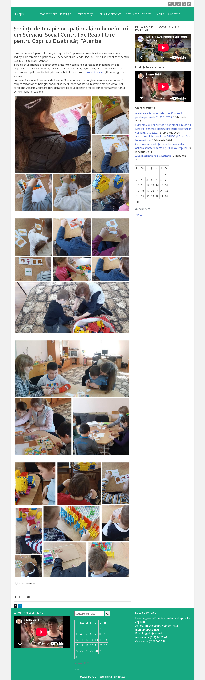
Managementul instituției (56, 14)
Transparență (85, 14)
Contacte (174, 14)
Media (160, 14)
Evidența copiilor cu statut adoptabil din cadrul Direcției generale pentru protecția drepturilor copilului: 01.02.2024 (163, 128)
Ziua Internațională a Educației (153, 155)
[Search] (107, 613)
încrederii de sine (94, 72)
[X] (15, 606)
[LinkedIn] (20, 606)
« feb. (138, 214)
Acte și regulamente (139, 14)
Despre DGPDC (25, 14)
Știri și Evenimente (109, 14)
